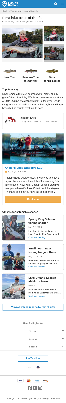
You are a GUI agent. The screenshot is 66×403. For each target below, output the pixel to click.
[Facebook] (29, 389)
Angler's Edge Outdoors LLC (24, 167)
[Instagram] (40, 389)
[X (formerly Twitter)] (35, 389)
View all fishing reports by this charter (33, 307)
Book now (33, 199)
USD (29, 367)
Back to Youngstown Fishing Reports (20, 11)
